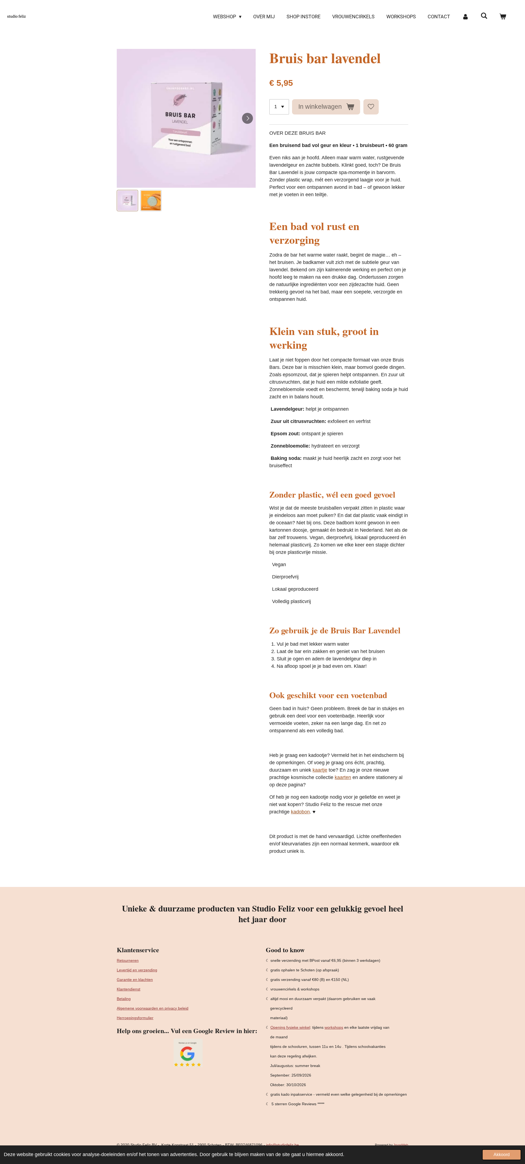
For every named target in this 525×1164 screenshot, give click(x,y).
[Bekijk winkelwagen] (502, 16)
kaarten (343, 777)
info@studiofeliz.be (282, 1145)
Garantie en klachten (135, 979)
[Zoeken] (484, 15)
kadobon (300, 812)
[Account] (465, 16)
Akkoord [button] (502, 1154)
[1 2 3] (279, 106)
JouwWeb (400, 1145)
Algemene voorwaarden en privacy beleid (152, 1008)
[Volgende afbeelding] (247, 118)
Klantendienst (128, 989)
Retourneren (128, 960)
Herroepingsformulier (135, 1018)
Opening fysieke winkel (290, 1027)
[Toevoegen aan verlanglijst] (371, 106)
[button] (127, 200)
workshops (334, 1027)
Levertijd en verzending (137, 970)
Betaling (124, 999)
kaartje (320, 770)
